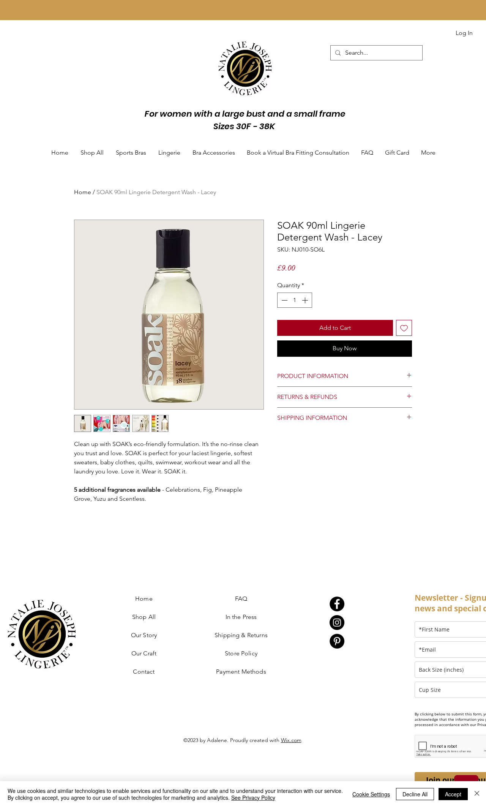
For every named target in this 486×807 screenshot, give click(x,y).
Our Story (144, 635)
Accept (453, 794)
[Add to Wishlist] (404, 328)
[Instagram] (337, 622)
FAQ (241, 598)
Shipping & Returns (241, 635)
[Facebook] (337, 604)
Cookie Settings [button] (371, 794)
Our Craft (143, 653)
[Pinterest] (337, 641)
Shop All (144, 616)
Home (82, 192)
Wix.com (291, 740)
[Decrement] (283, 300)
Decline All (415, 794)
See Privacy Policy (253, 797)
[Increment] (305, 300)
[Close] (476, 794)
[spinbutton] (294, 300)
